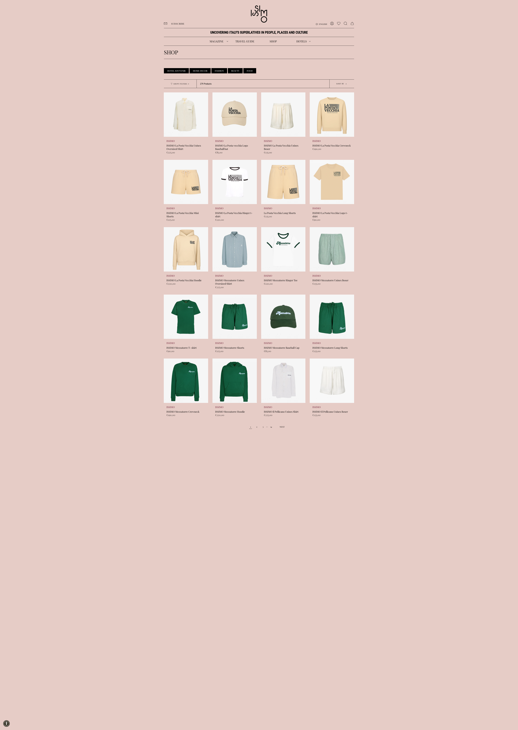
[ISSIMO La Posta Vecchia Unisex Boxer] (283, 114)
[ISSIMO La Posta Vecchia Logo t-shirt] (332, 182)
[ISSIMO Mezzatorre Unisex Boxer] (332, 249)
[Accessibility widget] (6, 723)
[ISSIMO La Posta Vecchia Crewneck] (332, 114)
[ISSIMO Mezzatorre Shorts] (234, 317)
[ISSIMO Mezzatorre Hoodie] (234, 381)
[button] (216, 41)
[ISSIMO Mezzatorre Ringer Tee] (283, 249)
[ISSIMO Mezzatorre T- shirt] (186, 317)
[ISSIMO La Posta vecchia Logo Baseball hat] (234, 114)
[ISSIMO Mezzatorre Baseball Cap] (283, 317)
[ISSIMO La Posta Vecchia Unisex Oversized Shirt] (186, 114)
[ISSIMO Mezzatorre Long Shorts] (332, 317)
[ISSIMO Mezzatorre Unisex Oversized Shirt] (234, 249)
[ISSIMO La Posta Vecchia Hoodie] (186, 249)
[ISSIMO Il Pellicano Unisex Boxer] (332, 381)
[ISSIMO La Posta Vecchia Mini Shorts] (186, 182)
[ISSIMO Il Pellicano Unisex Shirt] (283, 381)
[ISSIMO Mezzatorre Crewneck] (186, 381)
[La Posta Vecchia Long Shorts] (283, 182)
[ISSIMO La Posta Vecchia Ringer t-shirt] (234, 182)
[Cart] (352, 23)
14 (271, 427)
